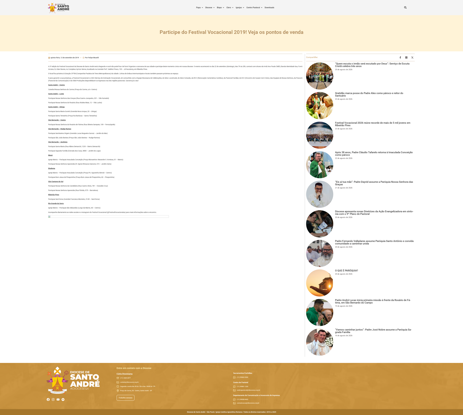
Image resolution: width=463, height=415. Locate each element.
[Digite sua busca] (405, 7)
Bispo (219, 7)
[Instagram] (53, 399)
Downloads (269, 7)
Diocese (208, 7)
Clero (228, 7)
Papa (198, 7)
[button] (199, 7)
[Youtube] (58, 399)
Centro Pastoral (253, 7)
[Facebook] (48, 399)
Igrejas (239, 7)
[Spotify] (63, 399)
